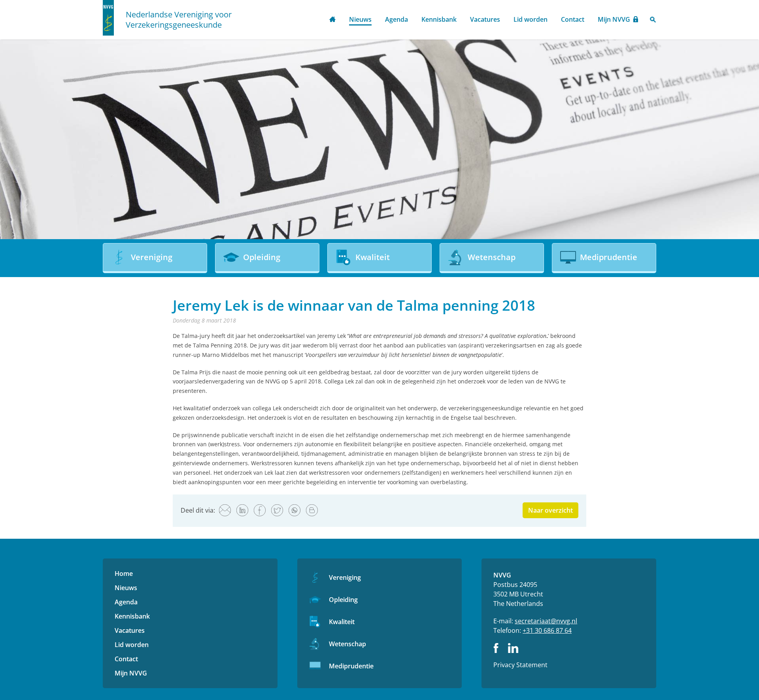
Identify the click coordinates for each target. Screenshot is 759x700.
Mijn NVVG (614, 19)
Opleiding (343, 599)
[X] (277, 510)
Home (332, 20)
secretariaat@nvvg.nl (546, 621)
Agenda (396, 19)
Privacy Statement (520, 664)
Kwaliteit (342, 621)
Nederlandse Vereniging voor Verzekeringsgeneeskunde (179, 19)
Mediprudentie (351, 666)
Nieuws (360, 19)
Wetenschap (347, 644)
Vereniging (345, 577)
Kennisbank (439, 19)
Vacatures (485, 19)
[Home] (108, 18)
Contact (572, 19)
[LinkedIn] (242, 510)
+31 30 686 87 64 (547, 630)
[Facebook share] (260, 510)
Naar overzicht (550, 510)
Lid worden (531, 19)
